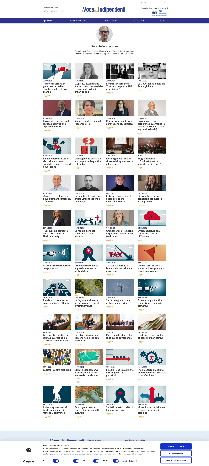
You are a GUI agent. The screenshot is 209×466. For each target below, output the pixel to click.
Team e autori (138, 20)
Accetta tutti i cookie (176, 446)
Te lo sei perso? (110, 20)
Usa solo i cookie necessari (176, 460)
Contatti (162, 20)
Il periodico (47, 20)
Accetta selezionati (176, 453)
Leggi (45, 95)
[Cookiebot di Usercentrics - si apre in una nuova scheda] (28, 461)
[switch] (76, 461)
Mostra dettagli (129, 461)
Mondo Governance (77, 20)
